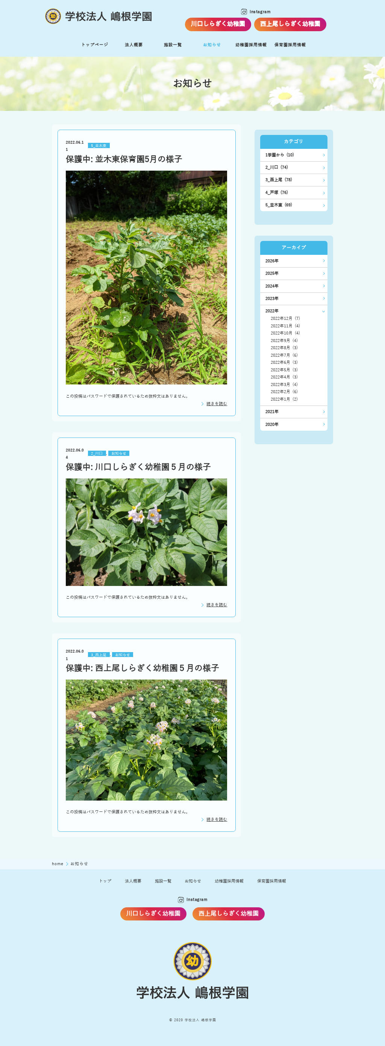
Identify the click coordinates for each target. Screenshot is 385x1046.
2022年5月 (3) (284, 370)
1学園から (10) (279, 155)
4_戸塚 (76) (276, 192)
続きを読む (216, 403)
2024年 (272, 286)
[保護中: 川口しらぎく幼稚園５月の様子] (146, 532)
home (58, 864)
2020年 (272, 424)
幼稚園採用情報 (229, 881)
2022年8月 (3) (284, 347)
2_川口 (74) (276, 167)
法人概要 (134, 44)
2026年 (272, 261)
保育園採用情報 (271, 881)
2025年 (272, 273)
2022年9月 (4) (284, 340)
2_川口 (97, 453)
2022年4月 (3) (284, 377)
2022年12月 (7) (285, 318)
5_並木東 (98, 146)
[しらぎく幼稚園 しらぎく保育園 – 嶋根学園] (98, 16)
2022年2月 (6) (284, 391)
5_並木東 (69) (278, 205)
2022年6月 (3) (284, 362)
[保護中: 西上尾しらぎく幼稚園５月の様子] (146, 740)
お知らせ (212, 44)
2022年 (272, 311)
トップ (105, 881)
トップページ (94, 44)
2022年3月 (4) (284, 384)
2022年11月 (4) (285, 326)
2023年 (272, 298)
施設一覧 (173, 44)
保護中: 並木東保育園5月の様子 (124, 159)
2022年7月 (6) (284, 355)
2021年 (272, 411)
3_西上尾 (98, 654)
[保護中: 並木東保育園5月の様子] (146, 278)
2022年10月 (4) (285, 333)
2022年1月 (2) (284, 399)
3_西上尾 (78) (278, 179)
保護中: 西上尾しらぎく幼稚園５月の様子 (142, 668)
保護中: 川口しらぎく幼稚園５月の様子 (138, 467)
